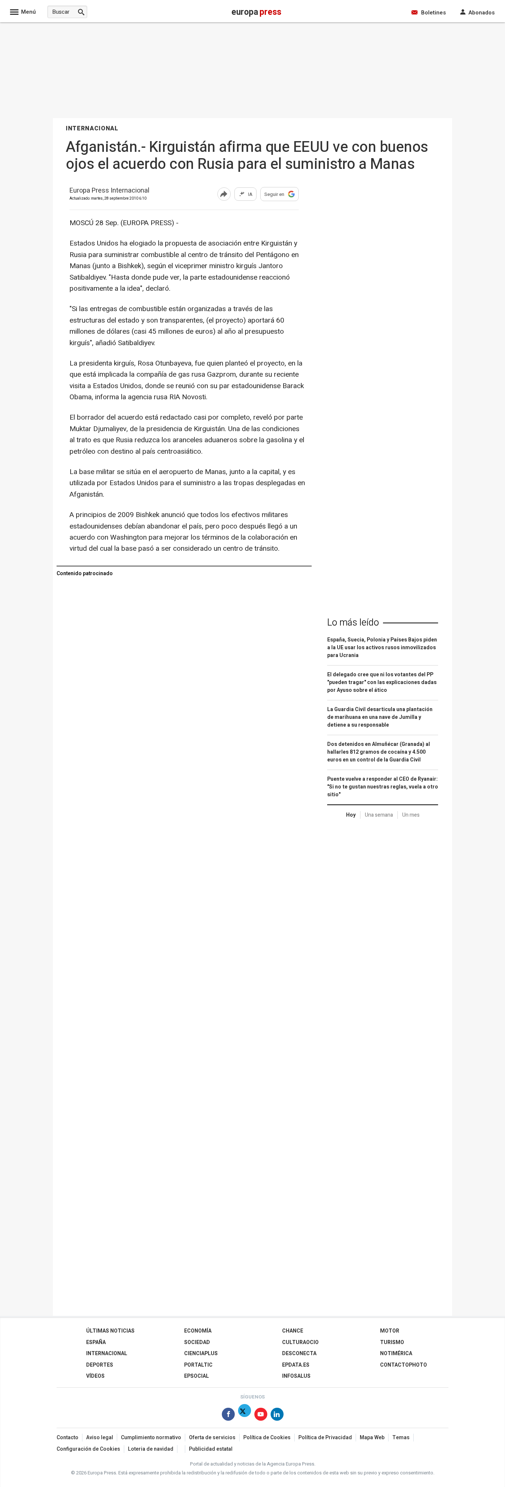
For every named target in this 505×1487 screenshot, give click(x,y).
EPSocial (196, 1376)
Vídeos (95, 1376)
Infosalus (296, 1376)
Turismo (392, 1342)
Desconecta (299, 1353)
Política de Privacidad (325, 1437)
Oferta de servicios (212, 1437)
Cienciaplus (201, 1353)
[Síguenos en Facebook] (228, 1416)
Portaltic (198, 1365)
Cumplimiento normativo (151, 1437)
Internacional (106, 1353)
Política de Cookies (267, 1437)
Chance (292, 1331)
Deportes (99, 1365)
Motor (389, 1331)
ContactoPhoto (403, 1365)
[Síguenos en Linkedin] (277, 1416)
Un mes (411, 815)
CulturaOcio (300, 1342)
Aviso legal (99, 1437)
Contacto (67, 1437)
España (96, 1342)
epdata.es (295, 1365)
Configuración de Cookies (88, 1449)
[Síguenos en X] (244, 1416)
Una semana (379, 815)
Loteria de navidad (150, 1449)
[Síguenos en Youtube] (260, 1416)
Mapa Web (372, 1437)
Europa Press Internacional (109, 191)
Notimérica (396, 1353)
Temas (401, 1437)
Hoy (351, 815)
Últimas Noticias (110, 1331)
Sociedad (197, 1342)
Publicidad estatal (211, 1449)
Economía (197, 1331)
